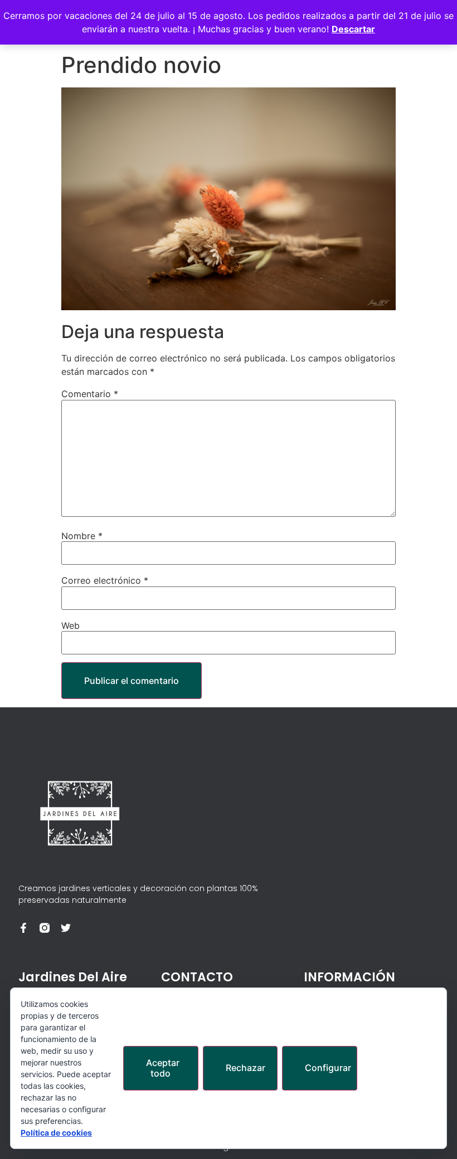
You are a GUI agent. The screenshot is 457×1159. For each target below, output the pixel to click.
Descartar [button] (353, 29)
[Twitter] (66, 928)
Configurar (328, 1067)
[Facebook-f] (23, 928)
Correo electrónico (104, 580)
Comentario (89, 393)
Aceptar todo (162, 1068)
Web (70, 625)
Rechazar (245, 1067)
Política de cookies (56, 1132)
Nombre (82, 535)
